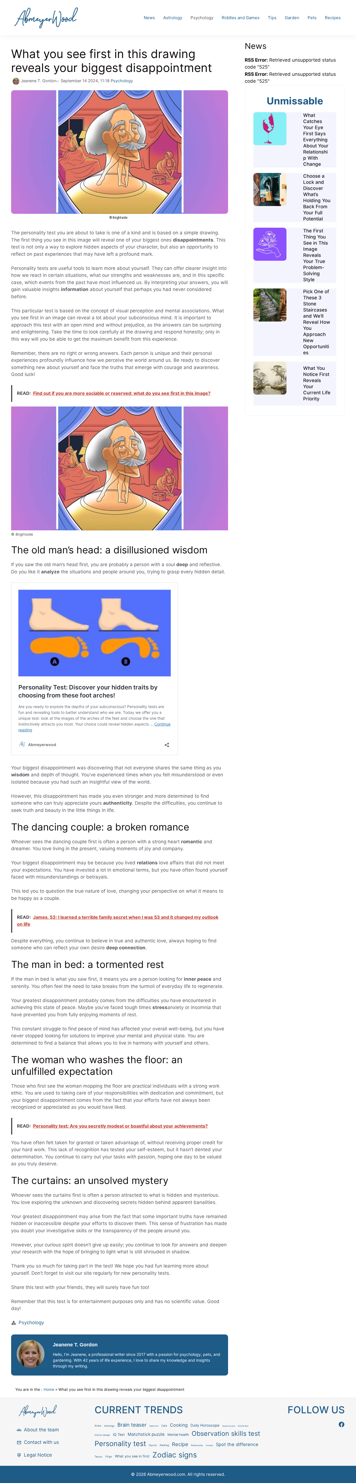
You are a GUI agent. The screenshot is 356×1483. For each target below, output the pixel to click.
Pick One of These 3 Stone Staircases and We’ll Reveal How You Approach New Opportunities (316, 322)
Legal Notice (38, 1455)
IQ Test (119, 1434)
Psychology (202, 17)
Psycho (153, 1445)
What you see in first (132, 1456)
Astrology (172, 17)
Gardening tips (228, 1426)
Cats (164, 1425)
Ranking (164, 1445)
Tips (272, 17)
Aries (98, 1425)
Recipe (180, 1444)
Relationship (197, 1445)
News (149, 17)
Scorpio (209, 1445)
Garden (292, 17)
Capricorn (154, 1426)
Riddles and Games (240, 17)
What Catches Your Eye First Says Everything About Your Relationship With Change (315, 139)
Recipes (333, 17)
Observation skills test (226, 1433)
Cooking (179, 1425)
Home (49, 1389)
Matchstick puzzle (146, 1434)
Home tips (243, 1426)
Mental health (178, 1434)
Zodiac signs (174, 1454)
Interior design (102, 1435)
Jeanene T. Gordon (75, 1345)
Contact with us (41, 1442)
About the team (41, 1429)
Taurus (98, 1456)
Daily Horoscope (205, 1425)
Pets (312, 17)
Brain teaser (132, 1425)
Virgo (108, 1456)
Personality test (120, 1443)
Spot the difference (237, 1444)
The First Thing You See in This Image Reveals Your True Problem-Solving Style (315, 255)
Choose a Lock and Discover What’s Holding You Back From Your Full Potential (316, 197)
